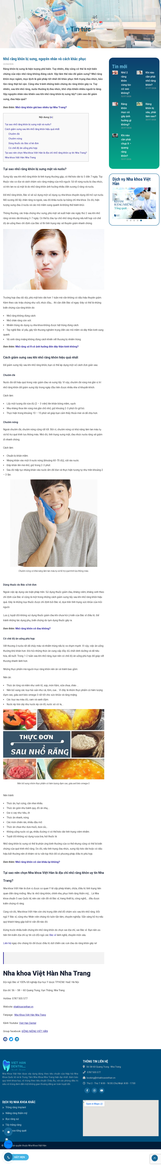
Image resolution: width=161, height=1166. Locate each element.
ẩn (51, 117)
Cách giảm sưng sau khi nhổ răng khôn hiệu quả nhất (32, 129)
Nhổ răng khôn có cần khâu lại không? (37, 861)
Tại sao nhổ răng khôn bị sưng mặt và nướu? (28, 124)
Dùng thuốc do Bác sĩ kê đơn (23, 143)
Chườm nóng (15, 138)
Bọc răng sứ (12, 1118)
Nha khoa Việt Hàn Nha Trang (20, 157)
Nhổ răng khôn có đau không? (33, 628)
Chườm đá (13, 133)
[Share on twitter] (11, 1039)
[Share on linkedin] (17, 1039)
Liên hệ (7, 943)
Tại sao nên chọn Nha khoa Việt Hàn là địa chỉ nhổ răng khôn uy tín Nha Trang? (46, 152)
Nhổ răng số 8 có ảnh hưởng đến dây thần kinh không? (47, 346)
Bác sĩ (52, 935)
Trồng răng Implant (16, 1107)
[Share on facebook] (5, 1039)
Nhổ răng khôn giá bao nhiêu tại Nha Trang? (41, 107)
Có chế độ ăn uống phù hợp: (23, 148)
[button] (127, 220)
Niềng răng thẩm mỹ (16, 1113)
